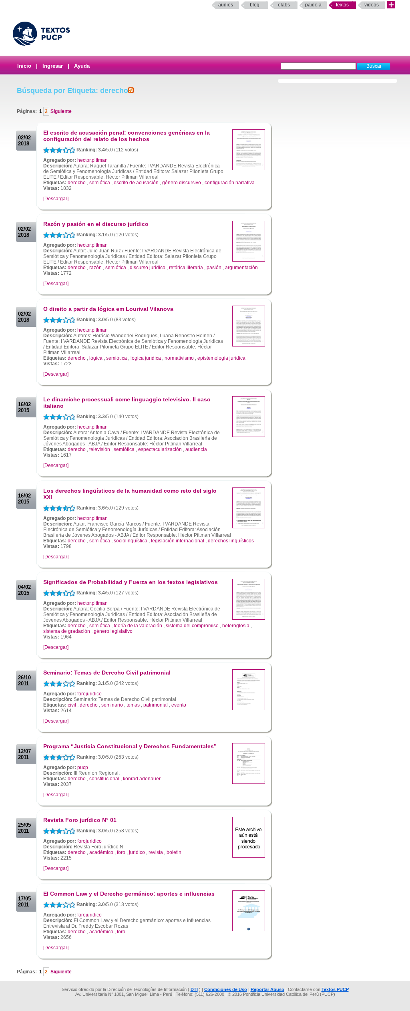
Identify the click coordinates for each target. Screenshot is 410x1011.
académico (101, 852)
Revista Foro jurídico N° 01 (80, 820)
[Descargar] (55, 198)
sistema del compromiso (192, 625)
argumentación (241, 267)
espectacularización (160, 449)
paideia (313, 5)
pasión (214, 267)
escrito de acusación (136, 182)
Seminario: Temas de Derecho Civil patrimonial (107, 672)
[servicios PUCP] (391, 5)
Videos (371, 5)
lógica (95, 358)
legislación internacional (177, 541)
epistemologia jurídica (221, 358)
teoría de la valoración (138, 625)
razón (95, 267)
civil (72, 705)
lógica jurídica (146, 358)
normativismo (179, 358)
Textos (342, 5)
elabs (284, 5)
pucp (82, 767)
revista (156, 852)
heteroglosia (235, 625)
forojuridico (89, 694)
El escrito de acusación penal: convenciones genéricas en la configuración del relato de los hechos (126, 135)
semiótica (99, 182)
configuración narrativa (230, 182)
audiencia (196, 449)
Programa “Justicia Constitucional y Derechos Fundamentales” (130, 746)
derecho (77, 182)
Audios (225, 5)
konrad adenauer (142, 778)
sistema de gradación (66, 631)
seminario (112, 705)
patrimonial (155, 705)
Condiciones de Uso (225, 989)
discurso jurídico (147, 267)
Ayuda (82, 66)
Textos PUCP (335, 989)
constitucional (104, 778)
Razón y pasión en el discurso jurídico (96, 224)
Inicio (24, 66)
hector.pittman (92, 160)
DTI (194, 989)
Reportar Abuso (267, 989)
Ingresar (52, 66)
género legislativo (113, 631)
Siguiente (60, 111)
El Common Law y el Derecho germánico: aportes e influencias (129, 893)
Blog (254, 5)
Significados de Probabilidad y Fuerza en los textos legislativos (130, 582)
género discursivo (181, 182)
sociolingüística (130, 541)
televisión (99, 449)
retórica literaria (186, 267)
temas (133, 705)
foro (121, 852)
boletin (174, 852)
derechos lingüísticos (231, 541)
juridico (137, 852)
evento (178, 705)
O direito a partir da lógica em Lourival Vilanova (108, 309)
